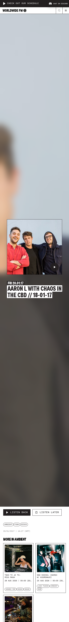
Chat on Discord (60, 4)
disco (24, 524)
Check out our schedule (23, 3)
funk (16, 524)
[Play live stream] (4, 3)
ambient (8, 524)
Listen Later (49, 512)
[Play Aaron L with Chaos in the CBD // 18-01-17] (54, 267)
